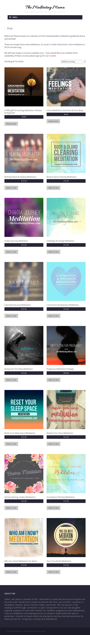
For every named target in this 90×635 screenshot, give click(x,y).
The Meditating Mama (45, 7)
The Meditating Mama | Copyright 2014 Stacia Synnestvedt (26, 631)
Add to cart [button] (11, 188)
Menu (15, 17)
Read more (11, 124)
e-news (52, 55)
